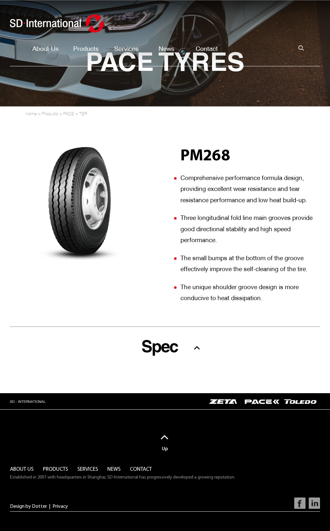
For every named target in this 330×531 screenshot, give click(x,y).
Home (31, 113)
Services (126, 48)
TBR (83, 113)
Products (86, 48)
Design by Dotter (28, 506)
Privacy (60, 506)
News (166, 48)
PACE (68, 113)
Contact (207, 48)
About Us (45, 48)
